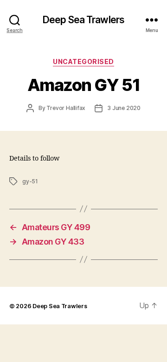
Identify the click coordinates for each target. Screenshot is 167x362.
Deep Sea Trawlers (83, 20)
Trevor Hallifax (65, 107)
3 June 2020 (124, 107)
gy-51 (30, 181)
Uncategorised (83, 61)
